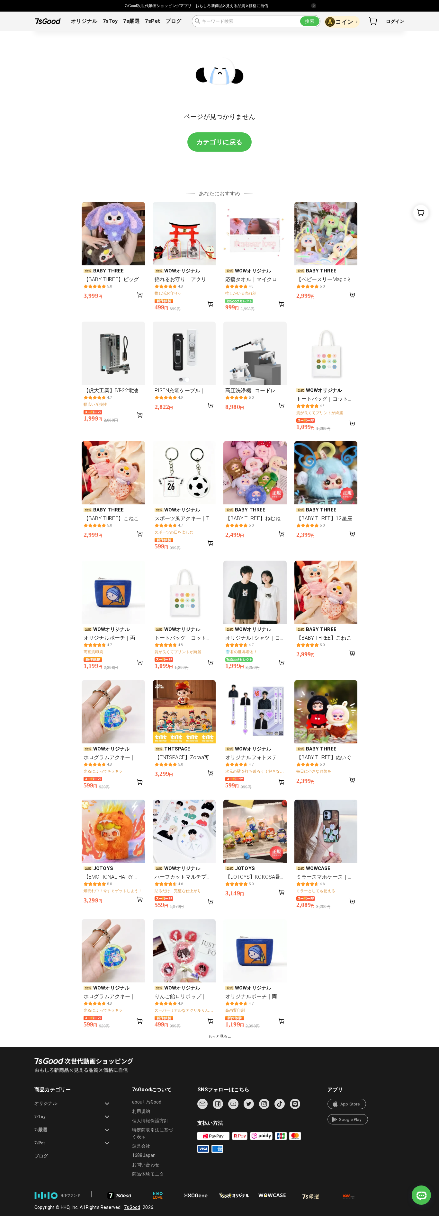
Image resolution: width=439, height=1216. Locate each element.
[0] (373, 21)
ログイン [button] (395, 21)
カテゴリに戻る (219, 142)
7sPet (152, 21)
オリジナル (84, 21)
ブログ (173, 21)
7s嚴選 (131, 21)
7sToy (110, 21)
